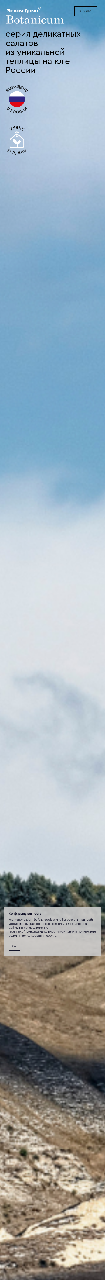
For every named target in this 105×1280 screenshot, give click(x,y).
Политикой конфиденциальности (34, 931)
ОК (14, 946)
